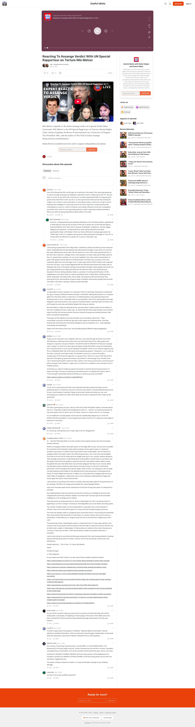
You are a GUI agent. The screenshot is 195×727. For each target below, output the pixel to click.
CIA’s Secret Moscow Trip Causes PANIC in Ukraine (140, 134)
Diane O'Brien (52, 245)
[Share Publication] (170, 4)
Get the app (107, 718)
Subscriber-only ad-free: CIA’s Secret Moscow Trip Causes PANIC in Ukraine (139, 153)
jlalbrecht (50, 405)
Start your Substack (92, 718)
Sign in (188, 4)
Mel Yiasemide (55, 219)
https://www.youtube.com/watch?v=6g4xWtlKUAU (65, 377)
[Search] (166, 4)
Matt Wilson (141, 157)
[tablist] (51, 171)
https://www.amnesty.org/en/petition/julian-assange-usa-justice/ (69, 570)
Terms (101, 712)
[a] (123, 135)
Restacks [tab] (56, 171)
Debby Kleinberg (53, 428)
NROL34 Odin (52, 643)
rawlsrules (50, 672)
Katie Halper (64, 64)
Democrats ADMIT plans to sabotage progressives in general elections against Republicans (138, 182)
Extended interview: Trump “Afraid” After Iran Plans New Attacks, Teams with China (138, 191)
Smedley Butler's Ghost (55, 438)
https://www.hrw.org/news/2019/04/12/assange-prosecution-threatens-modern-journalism (79, 594)
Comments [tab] (47, 171)
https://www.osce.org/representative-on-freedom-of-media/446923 (70, 603)
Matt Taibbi (53, 64)
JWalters (50, 336)
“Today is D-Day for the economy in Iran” (140, 163)
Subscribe (178, 4)
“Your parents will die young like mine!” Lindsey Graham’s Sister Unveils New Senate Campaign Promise (140, 144)
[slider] (96, 48)
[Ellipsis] (112, 189)
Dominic (50, 190)
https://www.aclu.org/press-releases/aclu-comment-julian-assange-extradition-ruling (76, 567)
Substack (87, 723)
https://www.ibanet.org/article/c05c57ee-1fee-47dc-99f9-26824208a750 (72, 585)
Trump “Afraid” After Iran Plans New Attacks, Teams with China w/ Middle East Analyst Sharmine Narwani (140, 172)
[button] (83, 31)
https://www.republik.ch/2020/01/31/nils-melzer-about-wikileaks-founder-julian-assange (78, 561)
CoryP (49, 289)
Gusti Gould (51, 610)
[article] (136, 135)
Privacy (95, 712)
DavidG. (50, 385)
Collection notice (110, 712)
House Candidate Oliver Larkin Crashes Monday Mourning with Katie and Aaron (140, 201)
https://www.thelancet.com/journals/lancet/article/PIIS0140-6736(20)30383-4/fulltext (77, 564)
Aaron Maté (140, 137)
